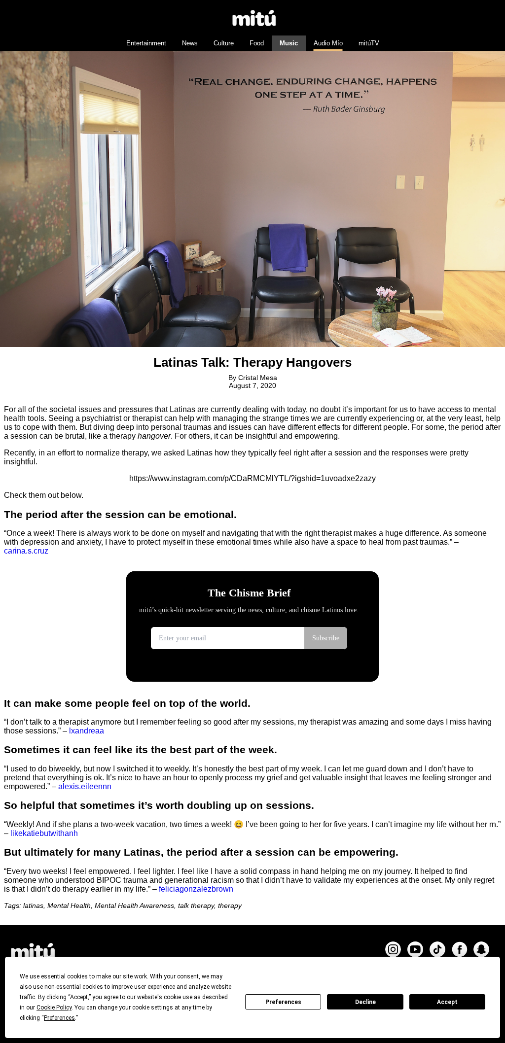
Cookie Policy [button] (54, 1007)
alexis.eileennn (84, 786)
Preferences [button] (59, 1017)
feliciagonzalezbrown (196, 889)
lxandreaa (86, 731)
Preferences (283, 1002)
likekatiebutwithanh (44, 833)
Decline (365, 1002)
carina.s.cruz (26, 551)
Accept (447, 1002)
